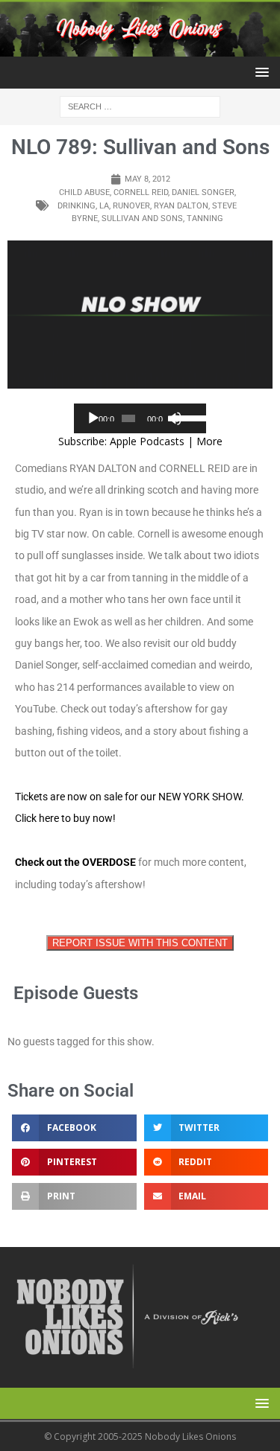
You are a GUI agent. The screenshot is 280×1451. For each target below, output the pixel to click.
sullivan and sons (142, 218)
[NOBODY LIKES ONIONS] (140, 48)
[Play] (93, 418)
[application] (140, 418)
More (209, 441)
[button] (259, 71)
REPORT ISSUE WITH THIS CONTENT (140, 942)
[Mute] (174, 418)
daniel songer (203, 192)
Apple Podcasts (147, 441)
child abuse (84, 192)
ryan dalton (181, 206)
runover (131, 206)
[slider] (187, 417)
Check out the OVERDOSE (75, 862)
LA (104, 206)
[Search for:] (140, 106)
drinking (76, 206)
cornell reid (140, 192)
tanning (205, 218)
